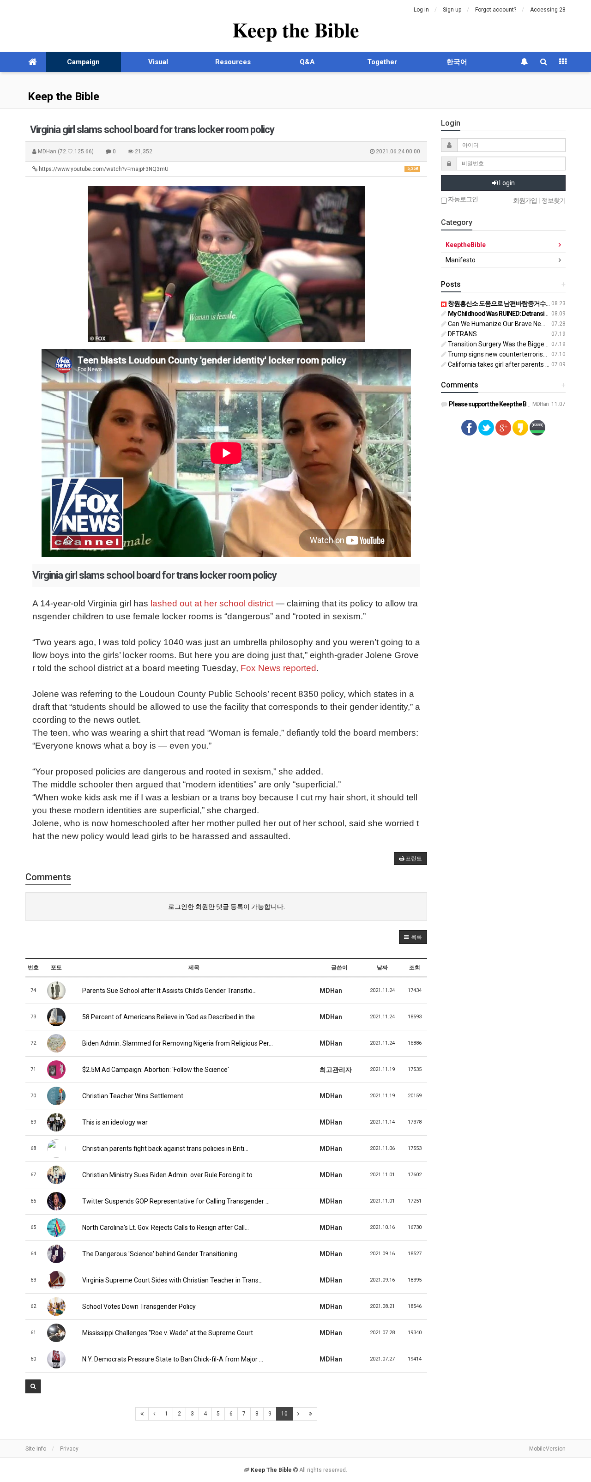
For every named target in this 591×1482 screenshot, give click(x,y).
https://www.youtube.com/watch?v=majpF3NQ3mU (227, 169)
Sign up (452, 9)
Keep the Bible (295, 29)
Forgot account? (495, 9)
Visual (158, 62)
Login (506, 183)
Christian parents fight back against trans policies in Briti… (164, 1148)
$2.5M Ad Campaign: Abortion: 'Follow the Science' (155, 1069)
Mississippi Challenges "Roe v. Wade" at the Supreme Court (167, 1333)
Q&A (307, 62)
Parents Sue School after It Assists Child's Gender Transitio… (169, 990)
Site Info (35, 1449)
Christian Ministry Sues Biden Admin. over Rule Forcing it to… (169, 1175)
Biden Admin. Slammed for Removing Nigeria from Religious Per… (177, 1043)
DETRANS (461, 334)
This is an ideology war (114, 1122)
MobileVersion (547, 1449)
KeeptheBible (466, 244)
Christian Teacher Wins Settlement (132, 1096)
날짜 (382, 967)
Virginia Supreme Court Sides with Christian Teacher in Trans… (172, 1280)
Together (382, 62)
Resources (233, 62)
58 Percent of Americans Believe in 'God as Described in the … (170, 1017)
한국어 (456, 62)
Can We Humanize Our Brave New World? (506, 323)
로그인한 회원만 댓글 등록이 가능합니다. (226, 906)
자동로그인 (462, 199)
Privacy (69, 1449)
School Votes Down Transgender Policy (138, 1306)
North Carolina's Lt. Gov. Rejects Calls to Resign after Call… (165, 1227)
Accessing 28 (548, 9)
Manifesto (461, 260)
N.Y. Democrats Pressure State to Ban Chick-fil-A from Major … (172, 1359)
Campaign (83, 62)
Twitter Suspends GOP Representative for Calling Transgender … (175, 1201)
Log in (421, 9)
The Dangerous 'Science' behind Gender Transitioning (159, 1254)
